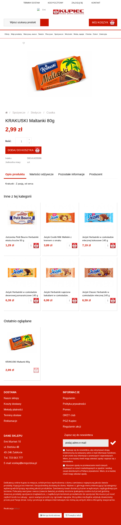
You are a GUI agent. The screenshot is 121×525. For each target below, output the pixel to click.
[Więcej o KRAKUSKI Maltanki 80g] (22, 342)
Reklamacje (10, 421)
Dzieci (95, 34)
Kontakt (95, 2)
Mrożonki (68, 34)
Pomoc (67, 409)
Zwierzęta (103, 34)
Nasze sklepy (11, 398)
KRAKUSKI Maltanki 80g (18, 361)
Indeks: (8, 158)
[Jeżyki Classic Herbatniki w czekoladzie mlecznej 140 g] (99, 273)
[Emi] (42, 11)
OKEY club (69, 415)
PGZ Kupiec (70, 421)
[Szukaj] (44, 22)
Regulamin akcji (72, 426)
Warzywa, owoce (30, 34)
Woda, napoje (79, 34)
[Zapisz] (113, 443)
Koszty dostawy (12, 404)
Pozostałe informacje (71, 174)
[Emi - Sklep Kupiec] (68, 11)
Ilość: (8, 141)
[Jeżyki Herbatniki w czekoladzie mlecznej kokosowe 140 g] (99, 218)
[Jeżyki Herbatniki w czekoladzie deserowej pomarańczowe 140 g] (22, 273)
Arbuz (17, 508)
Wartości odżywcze (41, 174)
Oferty (7, 34)
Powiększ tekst (74, 515)
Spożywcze (58, 34)
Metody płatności (13, 409)
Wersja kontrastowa (51, 515)
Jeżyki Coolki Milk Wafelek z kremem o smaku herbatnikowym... (58, 240)
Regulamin (69, 398)
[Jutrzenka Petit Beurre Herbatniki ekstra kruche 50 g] (22, 218)
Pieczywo (49, 34)
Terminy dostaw (31, 2)
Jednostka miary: (13, 162)
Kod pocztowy (55, 2)
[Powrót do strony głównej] (6, 112)
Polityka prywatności (74, 404)
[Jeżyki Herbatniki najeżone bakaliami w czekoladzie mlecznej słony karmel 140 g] (60, 273)
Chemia (88, 34)
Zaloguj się (77, 2)
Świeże (41, 34)
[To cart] (36, 245)
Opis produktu (15, 174)
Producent (95, 174)
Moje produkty (16, 34)
